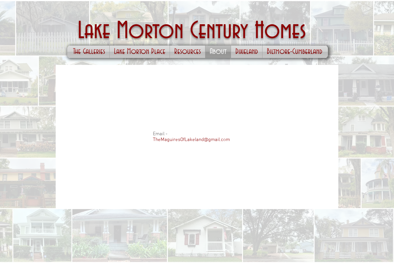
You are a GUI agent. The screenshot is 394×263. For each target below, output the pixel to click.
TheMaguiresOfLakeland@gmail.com (191, 140)
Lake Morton (134, 31)
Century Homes (248, 31)
